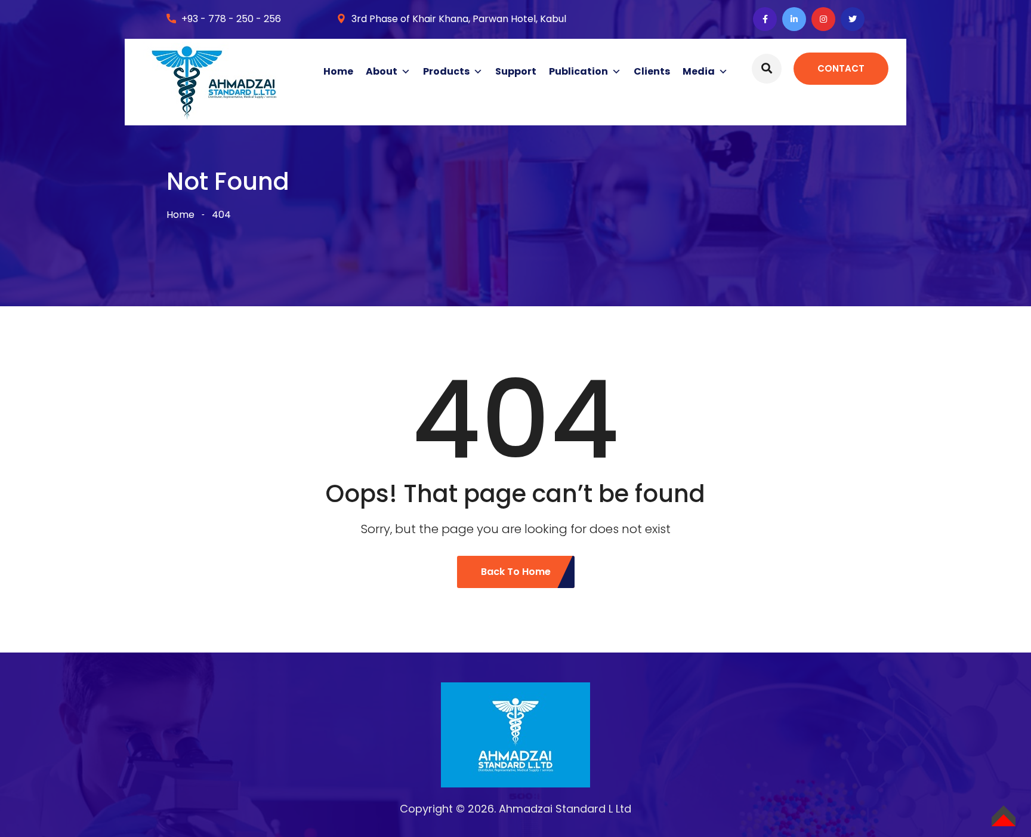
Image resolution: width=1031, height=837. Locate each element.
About (381, 71)
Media (699, 71)
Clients (652, 71)
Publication (578, 71)
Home (338, 71)
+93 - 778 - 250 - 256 (231, 19)
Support (515, 71)
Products (446, 71)
